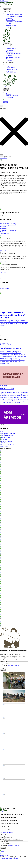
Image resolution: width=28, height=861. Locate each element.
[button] (14, 131)
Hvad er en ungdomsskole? (14, 16)
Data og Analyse (11, 25)
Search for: (3, 108)
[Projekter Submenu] (10, 43)
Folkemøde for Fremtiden (13, 53)
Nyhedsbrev (9, 97)
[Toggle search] (1, 106)
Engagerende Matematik (13, 57)
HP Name (3, 668)
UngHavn (9, 55)
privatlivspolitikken (13, 665)
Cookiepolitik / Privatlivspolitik (9, 859)
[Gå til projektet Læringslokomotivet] (6, 435)
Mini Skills (9, 59)
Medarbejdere (10, 20)
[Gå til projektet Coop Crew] (4, 446)
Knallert (8, 23)
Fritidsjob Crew (10, 50)
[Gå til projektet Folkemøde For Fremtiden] (8, 445)
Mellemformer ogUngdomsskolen (11, 70)
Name (2, 658)
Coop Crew (9, 52)
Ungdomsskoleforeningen (14, 15)
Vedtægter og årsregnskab (14, 22)
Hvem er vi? (7, 9)
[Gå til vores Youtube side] (6, 811)
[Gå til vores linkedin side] (4, 811)
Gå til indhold (4, 1)
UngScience (9, 66)
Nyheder (6, 88)
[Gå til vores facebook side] (1, 811)
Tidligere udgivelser (12, 96)
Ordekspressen (10, 67)
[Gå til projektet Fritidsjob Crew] (5, 437)
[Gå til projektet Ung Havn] (3, 439)
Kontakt (5, 102)
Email (2, 660)
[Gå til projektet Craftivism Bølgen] (6, 441)
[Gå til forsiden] (6, 3)
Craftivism (9, 60)
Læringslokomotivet (12, 73)
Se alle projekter (11, 48)
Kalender (5, 101)
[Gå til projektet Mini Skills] (3, 443)
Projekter (6, 43)
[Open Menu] (0, 6)
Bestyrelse (9, 18)
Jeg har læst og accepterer (10, 664)
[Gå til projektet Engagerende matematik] (8, 433)
